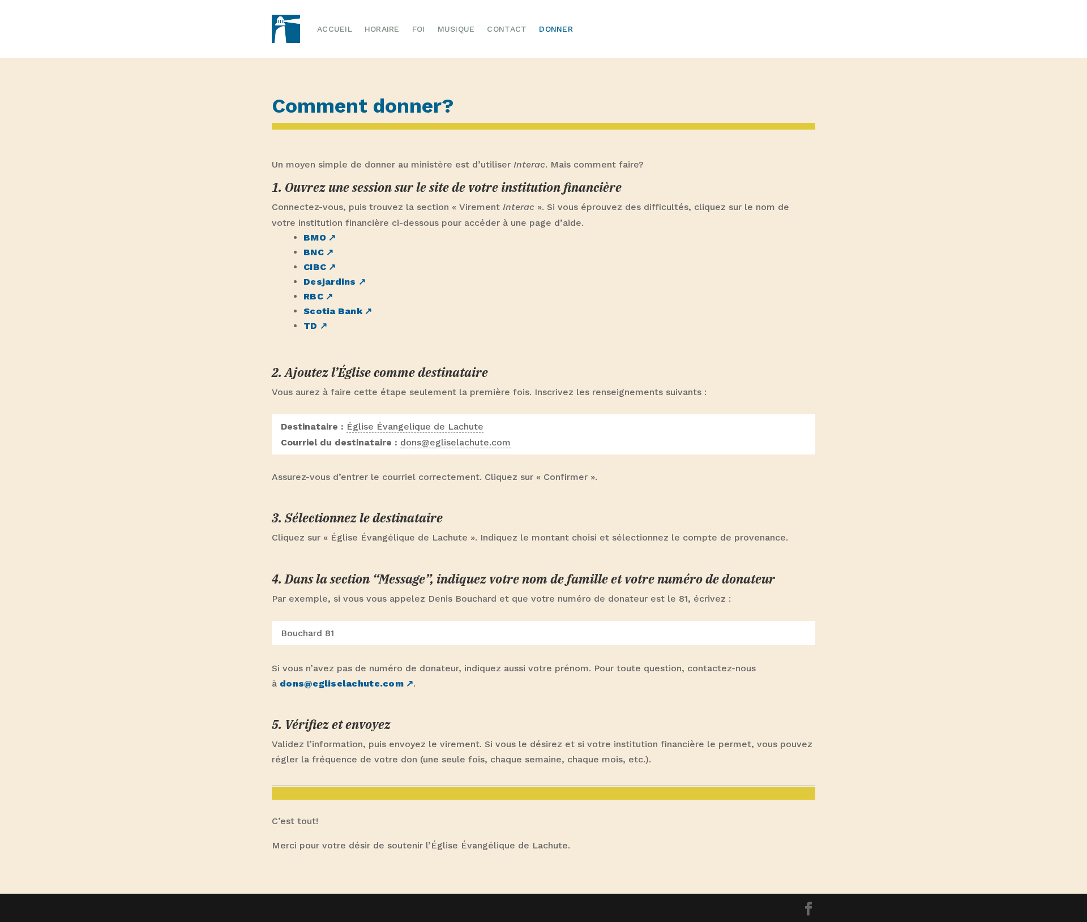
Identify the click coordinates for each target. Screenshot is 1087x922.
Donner (556, 28)
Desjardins (329, 281)
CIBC (314, 266)
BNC (313, 252)
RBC (313, 296)
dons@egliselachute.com (342, 683)
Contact (507, 28)
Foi (418, 28)
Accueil (334, 28)
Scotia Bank (332, 311)
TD (310, 325)
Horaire (382, 28)
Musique (456, 28)
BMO (314, 237)
